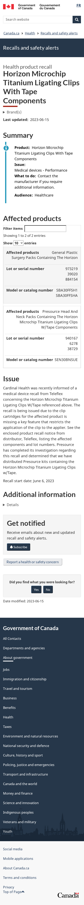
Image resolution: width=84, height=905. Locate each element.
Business (10, 698)
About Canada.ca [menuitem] (16, 868)
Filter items (13, 228)
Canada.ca (11, 33)
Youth (7, 831)
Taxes (7, 726)
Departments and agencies (24, 648)
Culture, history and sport (23, 755)
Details (13, 504)
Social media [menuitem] (12, 849)
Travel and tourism (17, 688)
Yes (36, 589)
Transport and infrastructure (25, 774)
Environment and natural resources (30, 736)
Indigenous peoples (18, 812)
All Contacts (12, 638)
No (48, 589)
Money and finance (18, 793)
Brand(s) (14, 112)
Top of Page (12, 892)
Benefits (9, 707)
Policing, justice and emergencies (28, 765)
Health (30, 33)
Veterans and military (19, 822)
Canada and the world (20, 784)
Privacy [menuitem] (8, 887)
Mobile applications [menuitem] (18, 858)
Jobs (6, 669)
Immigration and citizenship (24, 679)
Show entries (19, 243)
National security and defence (26, 746)
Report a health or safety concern (33, 562)
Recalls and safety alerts (59, 33)
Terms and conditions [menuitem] (19, 877)
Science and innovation (21, 803)
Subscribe (20, 547)
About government (17, 657)
